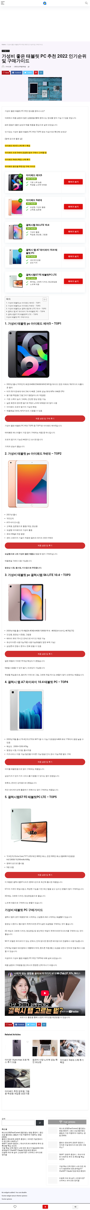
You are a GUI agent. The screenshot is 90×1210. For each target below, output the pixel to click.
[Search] (86, 3)
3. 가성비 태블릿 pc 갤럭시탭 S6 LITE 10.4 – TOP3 (26, 309)
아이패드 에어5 (34, 175)
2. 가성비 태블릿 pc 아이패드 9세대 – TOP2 (23, 306)
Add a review (45, 1207)
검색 (3, 1119)
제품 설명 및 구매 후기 (45, 418)
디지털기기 (5, 51)
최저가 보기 (73, 182)
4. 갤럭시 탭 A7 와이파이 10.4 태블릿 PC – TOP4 (25, 311)
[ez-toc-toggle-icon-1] (43, 299)
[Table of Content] (45, 299)
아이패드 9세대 (34, 200)
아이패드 (8, 432)
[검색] (40, 1123)
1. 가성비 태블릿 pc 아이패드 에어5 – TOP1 (23, 303)
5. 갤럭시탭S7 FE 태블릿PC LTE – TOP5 (22, 314)
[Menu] (3, 3)
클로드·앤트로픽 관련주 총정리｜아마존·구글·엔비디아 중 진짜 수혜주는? (72, 1145)
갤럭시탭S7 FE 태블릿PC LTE (41, 274)
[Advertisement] (45, 23)
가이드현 (8, 66)
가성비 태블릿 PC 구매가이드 (17, 317)
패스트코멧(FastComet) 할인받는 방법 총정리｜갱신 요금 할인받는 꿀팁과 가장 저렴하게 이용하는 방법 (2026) (22, 1134)
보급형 (59, 917)
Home (4, 44)
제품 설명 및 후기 (45, 545)
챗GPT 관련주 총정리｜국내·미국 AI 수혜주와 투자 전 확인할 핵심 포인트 (72, 1156)
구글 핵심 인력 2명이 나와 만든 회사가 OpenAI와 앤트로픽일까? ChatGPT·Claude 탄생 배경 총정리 (23, 1149)
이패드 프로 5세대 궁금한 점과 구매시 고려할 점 (27, 152)
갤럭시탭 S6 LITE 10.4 (37, 225)
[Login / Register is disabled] (75, 1207)
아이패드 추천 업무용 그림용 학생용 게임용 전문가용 (17, 1092)
